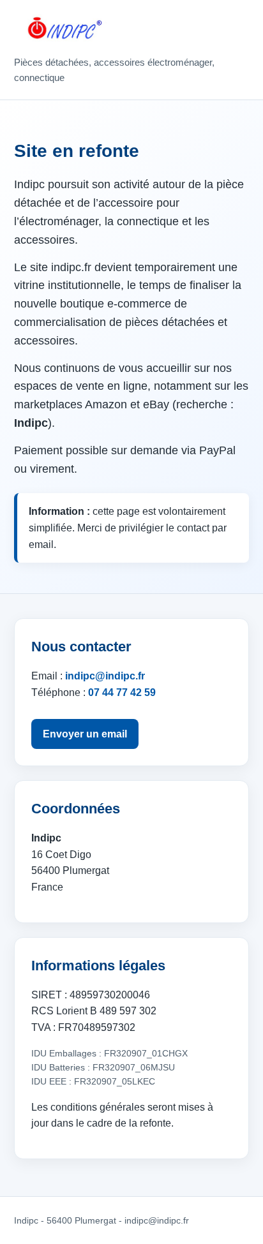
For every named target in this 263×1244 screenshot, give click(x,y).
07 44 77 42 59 (122, 692)
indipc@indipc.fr (105, 675)
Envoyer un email (85, 734)
